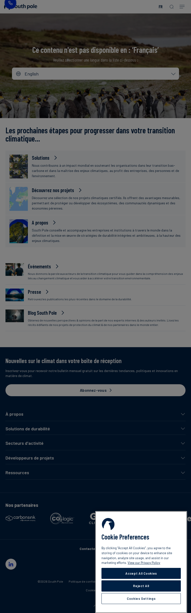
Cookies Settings (141, 599)
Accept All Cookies (141, 573)
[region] (141, 562)
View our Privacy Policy (144, 563)
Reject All (141, 586)
